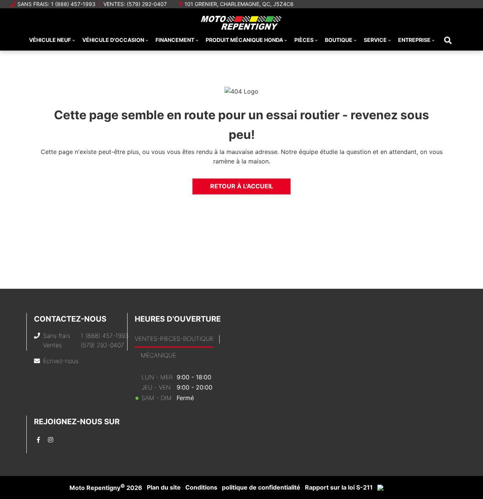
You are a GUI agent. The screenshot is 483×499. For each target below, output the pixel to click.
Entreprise (414, 40)
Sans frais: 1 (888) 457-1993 (56, 4)
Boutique (338, 40)
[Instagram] (50, 439)
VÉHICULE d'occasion (113, 40)
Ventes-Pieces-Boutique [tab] (174, 338)
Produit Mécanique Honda (244, 40)
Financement (174, 40)
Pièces (304, 40)
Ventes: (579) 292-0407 (135, 4)
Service (375, 40)
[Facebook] (38, 439)
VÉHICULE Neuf (50, 40)
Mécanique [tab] (158, 355)
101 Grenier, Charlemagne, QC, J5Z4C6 (239, 4)
